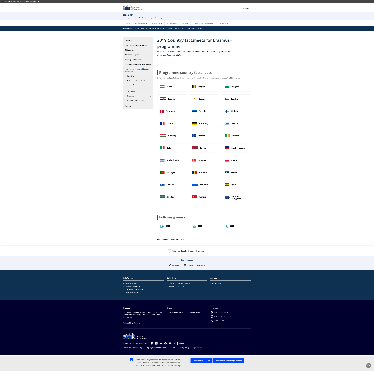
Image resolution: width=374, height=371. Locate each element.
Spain (233, 185)
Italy (168, 148)
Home (127, 23)
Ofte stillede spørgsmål (133, 292)
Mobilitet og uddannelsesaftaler (179, 283)
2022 (232, 226)
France (169, 123)
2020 (168, 226)
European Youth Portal (176, 286)
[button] (174, 265)
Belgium (202, 87)
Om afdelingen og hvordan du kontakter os (183, 312)
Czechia (234, 99)
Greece (234, 123)
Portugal (170, 172)
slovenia (204, 185)
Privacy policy (184, 347)
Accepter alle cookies (201, 361)
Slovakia (170, 185)
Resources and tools (147, 28)
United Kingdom (236, 197)
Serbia (234, 172)
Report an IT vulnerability (132, 347)
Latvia (203, 148)
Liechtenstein (238, 148)
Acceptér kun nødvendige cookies (228, 361)
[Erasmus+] (134, 7)
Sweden (170, 197)
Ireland (235, 136)
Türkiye (202, 197)
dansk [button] (247, 8)
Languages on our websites (156, 347)
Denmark (170, 111)
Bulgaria (235, 87)
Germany (203, 123)
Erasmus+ (127, 308)
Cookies (172, 347)
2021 (200, 226)
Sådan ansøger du (131, 283)
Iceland (202, 136)
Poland (234, 160)
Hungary (172, 136)
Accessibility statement (132, 323)
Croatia (171, 99)
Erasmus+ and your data (133, 286)
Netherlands (172, 160)
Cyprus (202, 99)
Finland (235, 111)
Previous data (179, 28)
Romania (203, 172)
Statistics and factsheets (164, 28)
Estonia (202, 111)
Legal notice (197, 347)
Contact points (217, 283)
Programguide (172, 23)
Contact (182, 343)
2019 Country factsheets (194, 28)
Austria (170, 87)
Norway (202, 160)
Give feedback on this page (134, 289)
